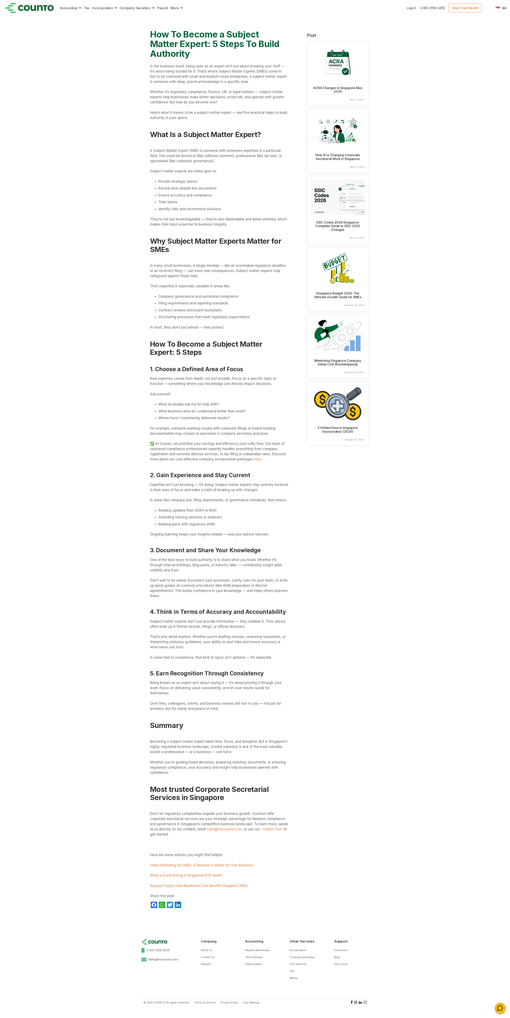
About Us (206, 950)
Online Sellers (253, 964)
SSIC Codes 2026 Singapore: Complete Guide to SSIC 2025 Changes (337, 226)
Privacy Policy (229, 1002)
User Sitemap (251, 1002)
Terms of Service (205, 1002)
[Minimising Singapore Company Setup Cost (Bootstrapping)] (337, 335)
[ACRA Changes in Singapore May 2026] (337, 63)
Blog (337, 957)
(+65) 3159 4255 (158, 950)
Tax (292, 971)
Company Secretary (302, 957)
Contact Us (208, 957)
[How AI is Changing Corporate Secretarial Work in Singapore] (337, 130)
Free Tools (340, 964)
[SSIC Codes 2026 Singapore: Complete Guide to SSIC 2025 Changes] (337, 197)
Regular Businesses (257, 950)
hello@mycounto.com (163, 959)
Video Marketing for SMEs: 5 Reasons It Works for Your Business (201, 865)
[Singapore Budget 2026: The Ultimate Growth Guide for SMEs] (337, 268)
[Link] (29, 8)
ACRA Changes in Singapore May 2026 (337, 90)
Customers (341, 950)
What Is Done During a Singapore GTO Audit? (186, 875)
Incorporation (298, 950)
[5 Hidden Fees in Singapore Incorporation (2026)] (337, 403)
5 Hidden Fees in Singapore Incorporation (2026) (338, 429)
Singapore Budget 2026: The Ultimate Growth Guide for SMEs (337, 295)
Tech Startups (254, 957)
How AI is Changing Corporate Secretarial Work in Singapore (337, 157)
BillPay (294, 978)
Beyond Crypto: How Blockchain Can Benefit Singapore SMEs (199, 886)
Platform (206, 964)
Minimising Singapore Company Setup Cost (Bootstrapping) (337, 362)
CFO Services (298, 964)
